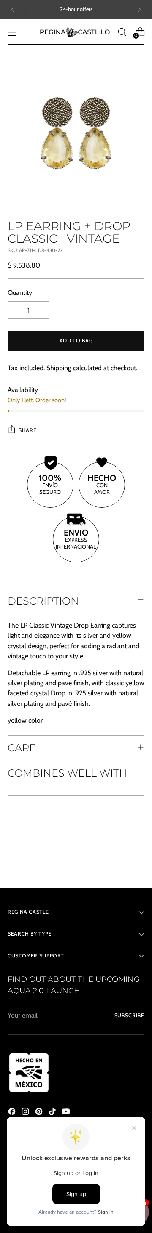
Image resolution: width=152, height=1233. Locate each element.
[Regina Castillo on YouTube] (67, 1112)
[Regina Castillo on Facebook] (13, 1112)
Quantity (20, 292)
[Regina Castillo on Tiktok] (53, 1112)
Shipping (58, 367)
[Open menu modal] (12, 31)
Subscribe (129, 1015)
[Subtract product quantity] (15, 310)
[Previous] (12, 9)
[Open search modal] (121, 31)
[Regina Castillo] (75, 32)
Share (27, 430)
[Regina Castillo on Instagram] (26, 1112)
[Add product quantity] (41, 310)
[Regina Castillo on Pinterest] (40, 1112)
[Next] (139, 9)
